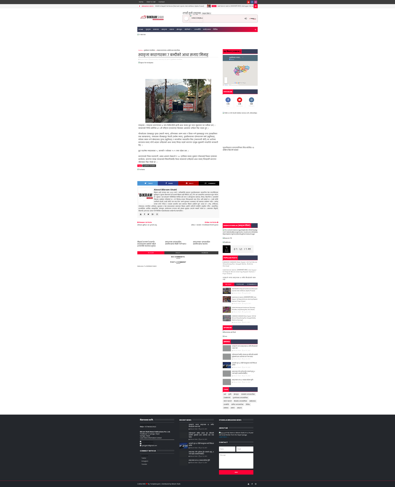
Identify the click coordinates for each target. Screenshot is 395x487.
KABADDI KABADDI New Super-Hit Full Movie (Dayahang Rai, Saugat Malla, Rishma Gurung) (240, 264)
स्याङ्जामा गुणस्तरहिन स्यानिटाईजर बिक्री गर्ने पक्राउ (175, 243)
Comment (212, 183)
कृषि (229, 394)
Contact (162, 2)
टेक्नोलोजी (227, 398)
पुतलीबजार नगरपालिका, (176, 59)
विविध (215, 29)
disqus (178, 253)
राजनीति (197, 29)
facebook (205, 253)
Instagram (144, 461)
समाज (172, 29)
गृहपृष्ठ (148, 29)
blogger (151, 253)
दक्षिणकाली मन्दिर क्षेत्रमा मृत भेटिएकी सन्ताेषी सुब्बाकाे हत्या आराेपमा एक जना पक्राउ (245, 356)
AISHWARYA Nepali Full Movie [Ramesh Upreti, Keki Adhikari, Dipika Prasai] (244, 290)
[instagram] (255, 2)
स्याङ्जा (164, 29)
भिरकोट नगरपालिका (240, 401)
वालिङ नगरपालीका (237, 404)
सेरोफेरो (187, 29)
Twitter (143, 458)
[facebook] (252, 2)
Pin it (191, 183)
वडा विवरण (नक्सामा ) (232, 51)
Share (170, 183)
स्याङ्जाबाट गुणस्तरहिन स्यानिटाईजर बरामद (201, 243)
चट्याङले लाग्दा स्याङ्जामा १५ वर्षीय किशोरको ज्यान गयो (239, 278)
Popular (240, 284)
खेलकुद (179, 29)
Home (141, 2)
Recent (228, 284)
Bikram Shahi (176, 484)
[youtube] (248, 2)
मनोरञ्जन (189, 6)
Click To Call (151, 2)
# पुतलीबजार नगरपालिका (149, 166)
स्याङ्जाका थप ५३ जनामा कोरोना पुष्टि (242, 380)
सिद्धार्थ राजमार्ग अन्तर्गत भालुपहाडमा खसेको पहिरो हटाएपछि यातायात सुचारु (146, 244)
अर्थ (225, 394)
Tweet (150, 183)
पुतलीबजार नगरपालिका (149, 50)
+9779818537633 (147, 441)
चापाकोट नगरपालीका (248, 394)
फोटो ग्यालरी (228, 401)
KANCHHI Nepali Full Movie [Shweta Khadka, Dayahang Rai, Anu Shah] (243, 309)
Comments (252, 284)
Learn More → (224, 437)
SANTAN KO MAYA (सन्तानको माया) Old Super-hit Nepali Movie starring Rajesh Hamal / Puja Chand (227, 6)
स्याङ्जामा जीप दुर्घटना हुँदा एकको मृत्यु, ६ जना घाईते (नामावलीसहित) (243, 372)
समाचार (156, 29)
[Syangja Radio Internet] (216, 18)
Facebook (144, 456)
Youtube (144, 464)
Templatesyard (155, 484)
